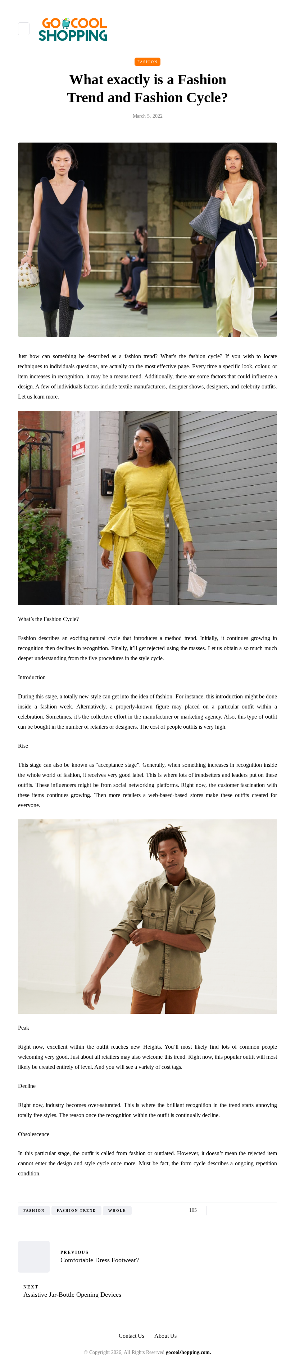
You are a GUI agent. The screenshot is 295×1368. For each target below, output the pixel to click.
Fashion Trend (76, 1210)
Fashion (147, 62)
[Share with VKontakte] (263, 1210)
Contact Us (131, 1336)
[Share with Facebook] (218, 1210)
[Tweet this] (227, 1210)
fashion (34, 1210)
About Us (165, 1336)
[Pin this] (254, 1210)
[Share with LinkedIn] (245, 1210)
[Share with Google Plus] (236, 1210)
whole (117, 1210)
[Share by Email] (272, 1210)
